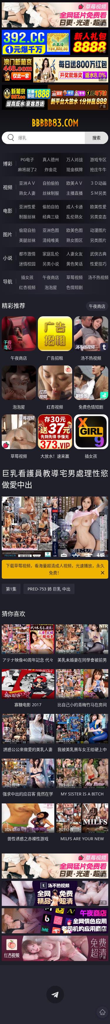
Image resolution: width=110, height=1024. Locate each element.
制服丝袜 (27, 216)
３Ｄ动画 (98, 183)
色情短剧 (74, 287)
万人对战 (74, 159)
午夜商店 (51, 277)
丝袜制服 (51, 193)
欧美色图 (74, 230)
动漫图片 (98, 230)
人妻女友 (74, 254)
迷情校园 (27, 264)
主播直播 (74, 193)
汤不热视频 (98, 277)
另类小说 (51, 264)
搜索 (96, 137)
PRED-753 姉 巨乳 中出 (49, 589)
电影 (7, 211)
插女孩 (27, 277)
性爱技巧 (98, 264)
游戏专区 (98, 159)
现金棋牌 (74, 169)
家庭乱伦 (51, 254)
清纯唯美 (51, 240)
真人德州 (51, 159)
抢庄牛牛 (98, 169)
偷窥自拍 (27, 230)
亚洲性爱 (27, 206)
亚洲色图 (51, 230)
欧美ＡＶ (74, 183)
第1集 (11, 589)
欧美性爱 (98, 206)
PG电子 (27, 159)
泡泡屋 (51, 287)
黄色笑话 (74, 264)
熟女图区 (74, 240)
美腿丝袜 (27, 240)
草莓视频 (74, 277)
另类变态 (98, 216)
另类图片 (98, 240)
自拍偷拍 (51, 183)
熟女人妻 (27, 193)
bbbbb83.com (55, 123)
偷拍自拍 (51, 206)
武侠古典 (98, 254)
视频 (7, 187)
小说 (7, 258)
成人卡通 (74, 206)
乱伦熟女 (74, 216)
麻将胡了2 (27, 169)
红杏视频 (27, 287)
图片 (7, 234)
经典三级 (51, 216)
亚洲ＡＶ (27, 183)
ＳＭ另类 (98, 193)
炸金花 (51, 169)
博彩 (7, 164)
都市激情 (27, 254)
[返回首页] (102, 1012)
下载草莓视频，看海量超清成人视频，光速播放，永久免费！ (55, 569)
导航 (7, 281)
